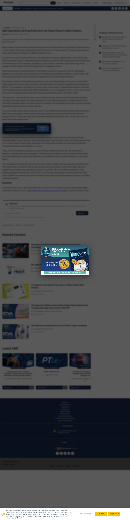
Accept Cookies (114, 514)
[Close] (127, 514)
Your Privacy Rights (86, 514)
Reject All (101, 514)
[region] (65, 514)
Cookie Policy (19, 518)
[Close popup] (87, 248)
